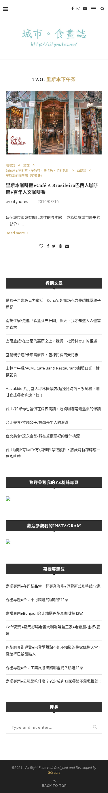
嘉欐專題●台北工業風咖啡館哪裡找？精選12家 (44, 667)
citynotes (19, 201)
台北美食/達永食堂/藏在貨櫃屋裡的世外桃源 (43, 435)
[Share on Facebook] (48, 246)
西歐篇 (81, 170)
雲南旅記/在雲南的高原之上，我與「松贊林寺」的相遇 (51, 340)
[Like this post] (41, 246)
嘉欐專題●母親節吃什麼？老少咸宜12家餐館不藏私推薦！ (54, 681)
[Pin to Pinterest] (60, 246)
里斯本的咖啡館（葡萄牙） (25, 175)
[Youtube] (85, 8)
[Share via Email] (67, 246)
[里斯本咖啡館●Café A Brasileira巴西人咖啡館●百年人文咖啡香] (54, 123)
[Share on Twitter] (54, 246)
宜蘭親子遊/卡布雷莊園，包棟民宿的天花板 (42, 354)
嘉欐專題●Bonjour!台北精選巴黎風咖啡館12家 (44, 613)
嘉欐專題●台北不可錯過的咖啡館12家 (37, 599)
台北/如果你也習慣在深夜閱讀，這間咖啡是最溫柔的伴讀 (53, 408)
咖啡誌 (10, 165)
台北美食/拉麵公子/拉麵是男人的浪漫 (37, 422)
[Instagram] (78, 8)
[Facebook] (72, 8)
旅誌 (26, 165)
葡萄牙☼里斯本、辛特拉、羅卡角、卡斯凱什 (37, 170)
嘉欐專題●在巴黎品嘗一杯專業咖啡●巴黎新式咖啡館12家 (53, 586)
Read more (15, 232)
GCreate (54, 772)
